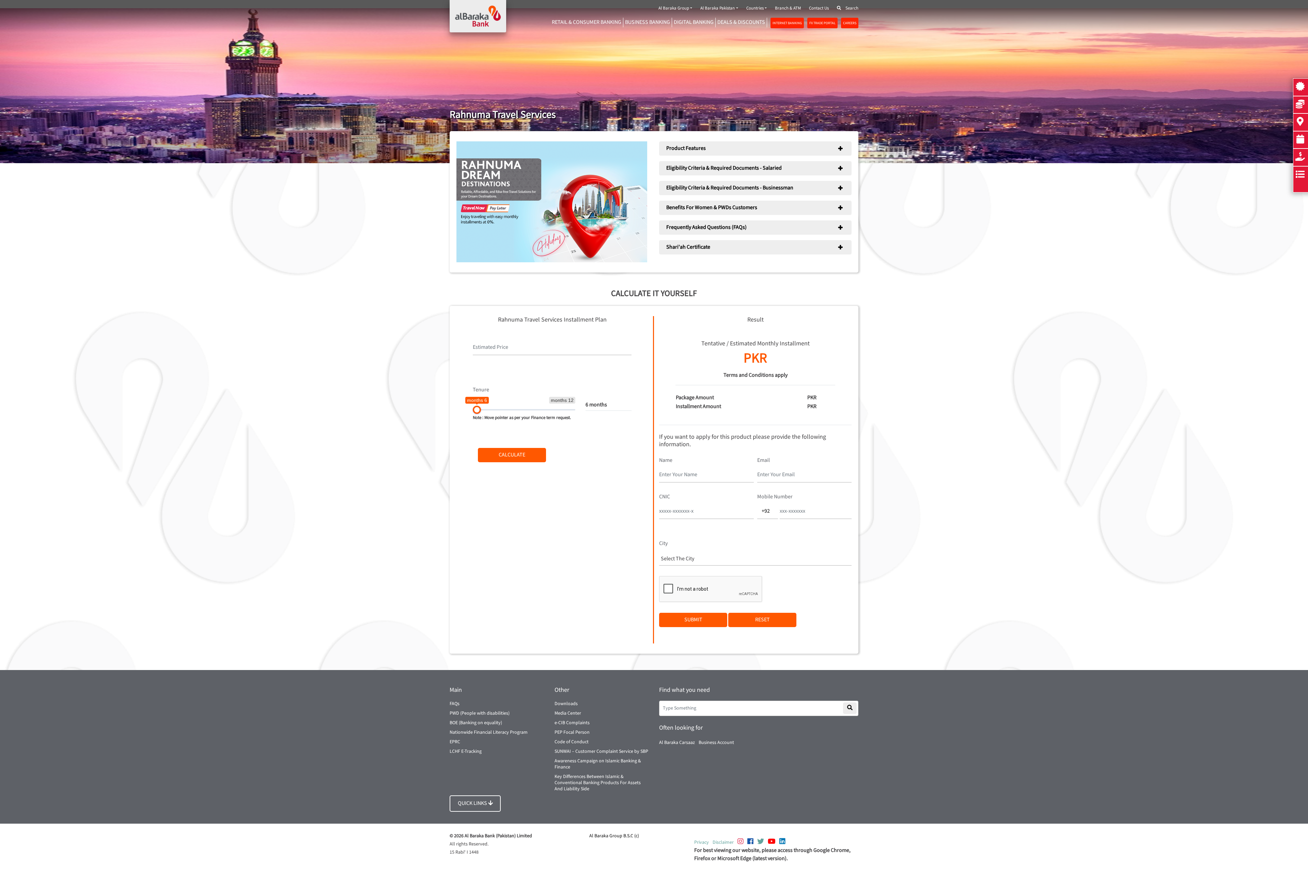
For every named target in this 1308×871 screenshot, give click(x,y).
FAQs (455, 704)
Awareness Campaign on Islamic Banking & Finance (598, 764)
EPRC (455, 742)
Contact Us (819, 8)
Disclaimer (723, 842)
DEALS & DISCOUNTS (741, 22)
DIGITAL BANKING (694, 22)
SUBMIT (693, 619)
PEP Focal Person (572, 732)
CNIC (664, 496)
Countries (755, 8)
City (663, 543)
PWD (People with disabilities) (480, 713)
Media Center (568, 713)
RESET (762, 619)
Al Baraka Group (673, 8)
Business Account (716, 743)
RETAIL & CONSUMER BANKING (586, 22)
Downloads (566, 704)
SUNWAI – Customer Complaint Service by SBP (601, 751)
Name (665, 460)
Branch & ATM (788, 8)
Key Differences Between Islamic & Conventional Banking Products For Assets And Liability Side (598, 783)
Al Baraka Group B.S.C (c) (614, 836)
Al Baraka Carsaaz (677, 743)
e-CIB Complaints (572, 723)
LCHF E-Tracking (466, 751)
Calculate (512, 454)
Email (763, 460)
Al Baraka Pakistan (717, 8)
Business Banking (647, 22)
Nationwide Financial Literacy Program (489, 732)
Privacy (701, 842)
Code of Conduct (572, 742)
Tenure (481, 389)
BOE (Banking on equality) (476, 723)
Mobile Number (775, 496)
